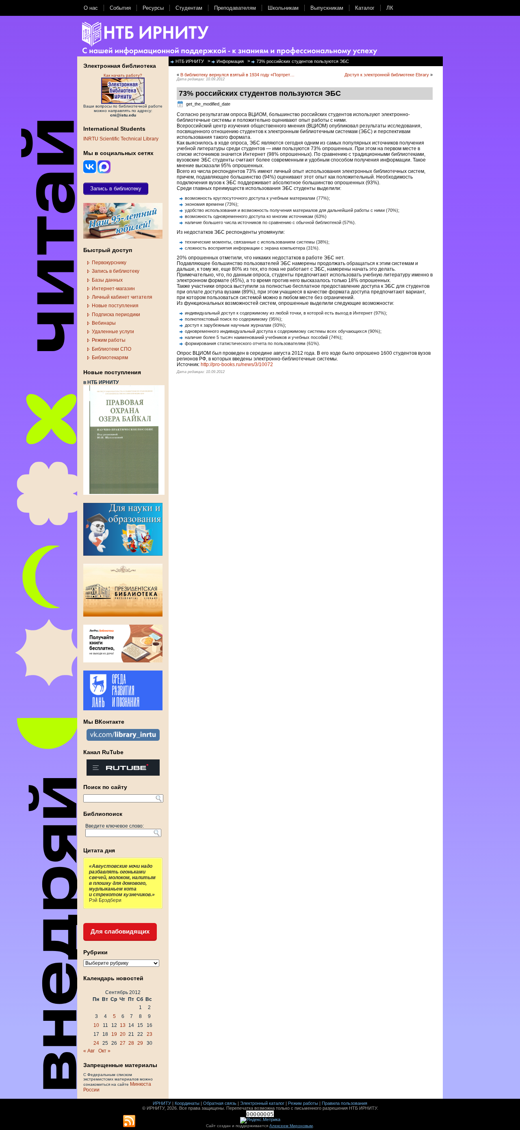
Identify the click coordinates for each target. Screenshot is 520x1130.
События (120, 8)
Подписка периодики (116, 314)
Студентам (189, 8)
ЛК (389, 8)
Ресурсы (153, 8)
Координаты (187, 1103)
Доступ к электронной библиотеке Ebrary (386, 74)
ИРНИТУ (162, 1103)
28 (131, 1043)
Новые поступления (115, 305)
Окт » (104, 1051)
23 (149, 1034)
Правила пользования (344, 1103)
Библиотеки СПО (111, 349)
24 (96, 1043)
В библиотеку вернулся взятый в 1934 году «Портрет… (237, 74)
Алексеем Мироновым (291, 1126)
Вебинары (104, 323)
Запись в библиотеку (115, 271)
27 (123, 1043)
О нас (91, 8)
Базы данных (107, 280)
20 (123, 1034)
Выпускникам (326, 8)
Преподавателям (235, 8)
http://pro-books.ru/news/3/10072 (237, 364)
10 (96, 1025)
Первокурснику (109, 262)
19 (114, 1034)
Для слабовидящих (120, 931)
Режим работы (109, 340)
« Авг (89, 1051)
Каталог (365, 8)
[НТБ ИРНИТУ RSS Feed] (129, 1121)
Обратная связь (219, 1103)
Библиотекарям (110, 357)
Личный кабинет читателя (122, 297)
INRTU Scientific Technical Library (120, 139)
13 (123, 1025)
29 (140, 1043)
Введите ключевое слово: (114, 826)
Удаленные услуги (113, 331)
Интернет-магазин (113, 288)
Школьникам (283, 8)
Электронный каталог (262, 1103)
